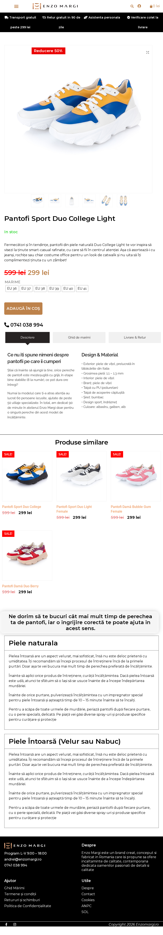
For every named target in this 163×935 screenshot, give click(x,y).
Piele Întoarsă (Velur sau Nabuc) (65, 741)
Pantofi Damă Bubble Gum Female (131, 509)
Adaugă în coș (23, 308)
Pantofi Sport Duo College (21, 507)
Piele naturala (33, 643)
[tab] (27, 337)
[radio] (12, 288)
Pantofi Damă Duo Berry (20, 586)
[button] (16, 6)
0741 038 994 (26, 325)
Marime (13, 282)
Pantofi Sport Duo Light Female (74, 509)
